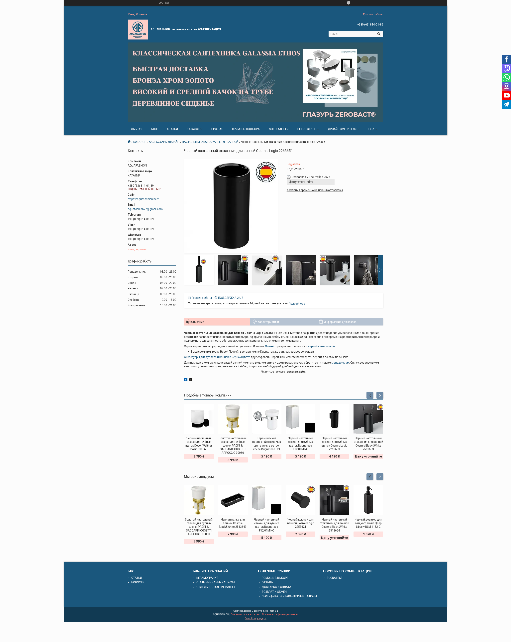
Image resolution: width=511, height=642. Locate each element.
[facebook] (185, 380)
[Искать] (378, 34)
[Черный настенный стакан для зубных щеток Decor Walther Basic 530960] (199, 419)
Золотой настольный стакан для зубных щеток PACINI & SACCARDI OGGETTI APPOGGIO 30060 (233, 445)
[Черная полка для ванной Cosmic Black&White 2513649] (233, 500)
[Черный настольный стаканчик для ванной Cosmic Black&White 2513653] (368, 419)
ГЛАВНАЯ (136, 129)
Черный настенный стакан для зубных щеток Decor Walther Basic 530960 (198, 444)
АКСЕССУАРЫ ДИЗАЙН (164, 141)
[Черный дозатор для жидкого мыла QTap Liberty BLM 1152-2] (368, 500)
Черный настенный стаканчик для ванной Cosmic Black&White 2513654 (334, 525)
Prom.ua (273, 610)
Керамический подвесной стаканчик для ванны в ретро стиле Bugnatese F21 (266, 444)
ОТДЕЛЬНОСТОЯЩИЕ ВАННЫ (215, 587)
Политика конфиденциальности (280, 614)
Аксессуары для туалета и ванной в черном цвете (217, 357)
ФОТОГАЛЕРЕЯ (278, 129)
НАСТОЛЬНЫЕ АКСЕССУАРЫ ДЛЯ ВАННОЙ (210, 141)
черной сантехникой (321, 346)
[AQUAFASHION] (138, 29)
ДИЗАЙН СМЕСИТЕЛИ (342, 129)
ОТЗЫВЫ (267, 582)
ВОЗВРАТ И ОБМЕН (274, 591)
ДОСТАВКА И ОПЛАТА (276, 587)
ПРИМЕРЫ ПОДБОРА (246, 129)
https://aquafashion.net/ (143, 199)
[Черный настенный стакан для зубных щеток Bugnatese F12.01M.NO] (300, 419)
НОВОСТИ (137, 582)
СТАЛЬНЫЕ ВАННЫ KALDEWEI (215, 582)
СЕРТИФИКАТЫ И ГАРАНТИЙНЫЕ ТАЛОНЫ (289, 596)
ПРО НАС (217, 129)
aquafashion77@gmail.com (145, 209)
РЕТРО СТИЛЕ (306, 129)
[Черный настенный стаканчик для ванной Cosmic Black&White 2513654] (334, 500)
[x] (190, 380)
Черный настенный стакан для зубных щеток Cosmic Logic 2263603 (334, 444)
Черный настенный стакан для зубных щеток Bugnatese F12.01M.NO (300, 444)
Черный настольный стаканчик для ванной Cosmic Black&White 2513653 (368, 444)
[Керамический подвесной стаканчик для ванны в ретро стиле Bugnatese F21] (266, 419)
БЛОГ (154, 129)
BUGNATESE (335, 577)
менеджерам (340, 362)
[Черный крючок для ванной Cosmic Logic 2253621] (300, 500)
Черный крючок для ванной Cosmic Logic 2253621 (300, 523)
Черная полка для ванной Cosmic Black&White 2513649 (233, 523)
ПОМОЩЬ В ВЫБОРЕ (275, 577)
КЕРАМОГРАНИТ (207, 577)
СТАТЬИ (172, 129)
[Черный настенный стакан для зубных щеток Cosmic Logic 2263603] (334, 419)
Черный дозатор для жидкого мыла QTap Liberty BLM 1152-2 (368, 523)
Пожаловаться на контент (245, 614)
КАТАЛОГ (193, 129)
